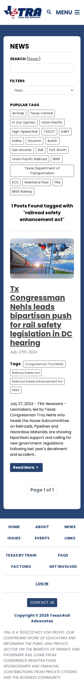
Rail (40, 150)
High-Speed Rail (25, 131)
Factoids (21, 566)
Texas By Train (21, 555)
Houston (34, 140)
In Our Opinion (23, 122)
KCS (15, 182)
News (70, 527)
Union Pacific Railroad (29, 159)
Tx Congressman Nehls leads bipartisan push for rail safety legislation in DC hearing (41, 315)
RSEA (15, 390)
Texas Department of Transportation (42, 170)
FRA (57, 182)
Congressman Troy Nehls (44, 364)
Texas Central (41, 113)
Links (70, 538)
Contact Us (42, 602)
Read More (24, 467)
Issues (14, 538)
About (42, 527)
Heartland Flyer (36, 182)
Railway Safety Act (26, 373)
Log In (42, 583)
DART (65, 131)
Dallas (17, 140)
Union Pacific (52, 122)
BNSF (56, 159)
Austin (52, 140)
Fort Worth (57, 150)
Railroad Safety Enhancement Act (37, 381)
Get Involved (63, 566)
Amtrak (18, 113)
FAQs (63, 555)
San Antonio (22, 150)
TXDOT (49, 131)
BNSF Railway (22, 191)
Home (14, 527)
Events (42, 538)
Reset (33, 59)
